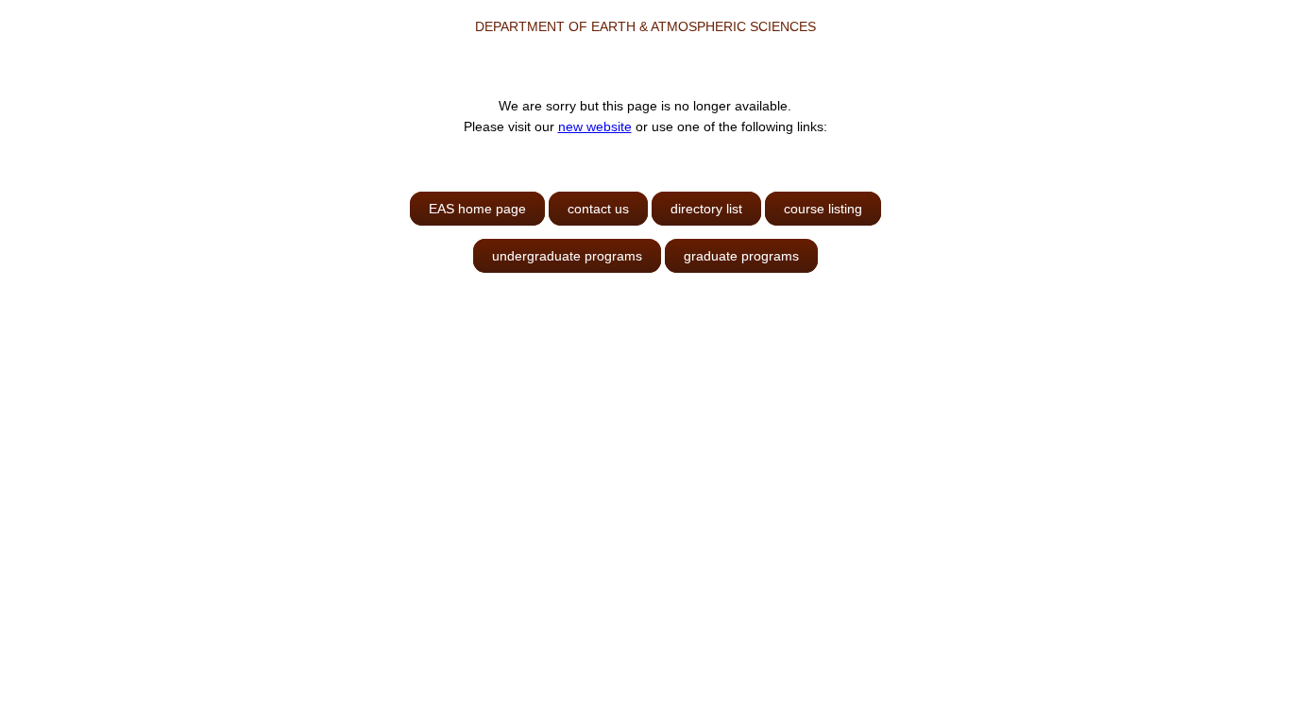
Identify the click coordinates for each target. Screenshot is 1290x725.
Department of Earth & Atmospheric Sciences (645, 26)
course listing (823, 208)
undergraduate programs (567, 255)
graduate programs (741, 255)
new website (595, 126)
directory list (706, 208)
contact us (598, 208)
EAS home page (477, 208)
